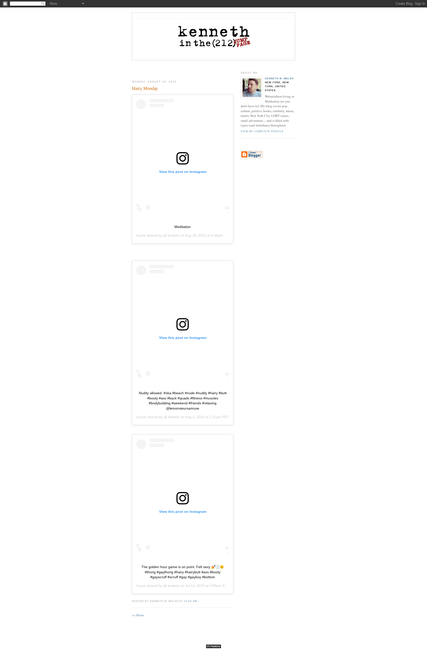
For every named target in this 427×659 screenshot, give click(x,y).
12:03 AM (190, 601)
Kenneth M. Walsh (279, 78)
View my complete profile (262, 131)
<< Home (138, 615)
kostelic (173, 235)
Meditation (182, 227)
